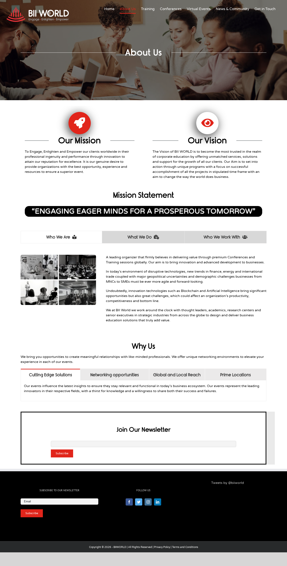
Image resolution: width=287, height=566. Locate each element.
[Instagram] (148, 502)
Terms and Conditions (185, 547)
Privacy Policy (162, 547)
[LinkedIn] (157, 502)
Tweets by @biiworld (227, 483)
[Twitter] (138, 502)
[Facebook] (129, 502)
